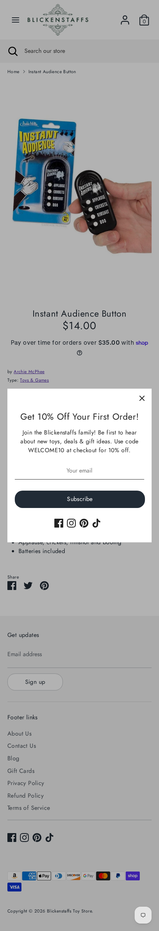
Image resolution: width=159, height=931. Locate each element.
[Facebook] (58, 523)
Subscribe (80, 499)
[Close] (142, 398)
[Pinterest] (84, 523)
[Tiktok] (96, 523)
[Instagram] (71, 523)
